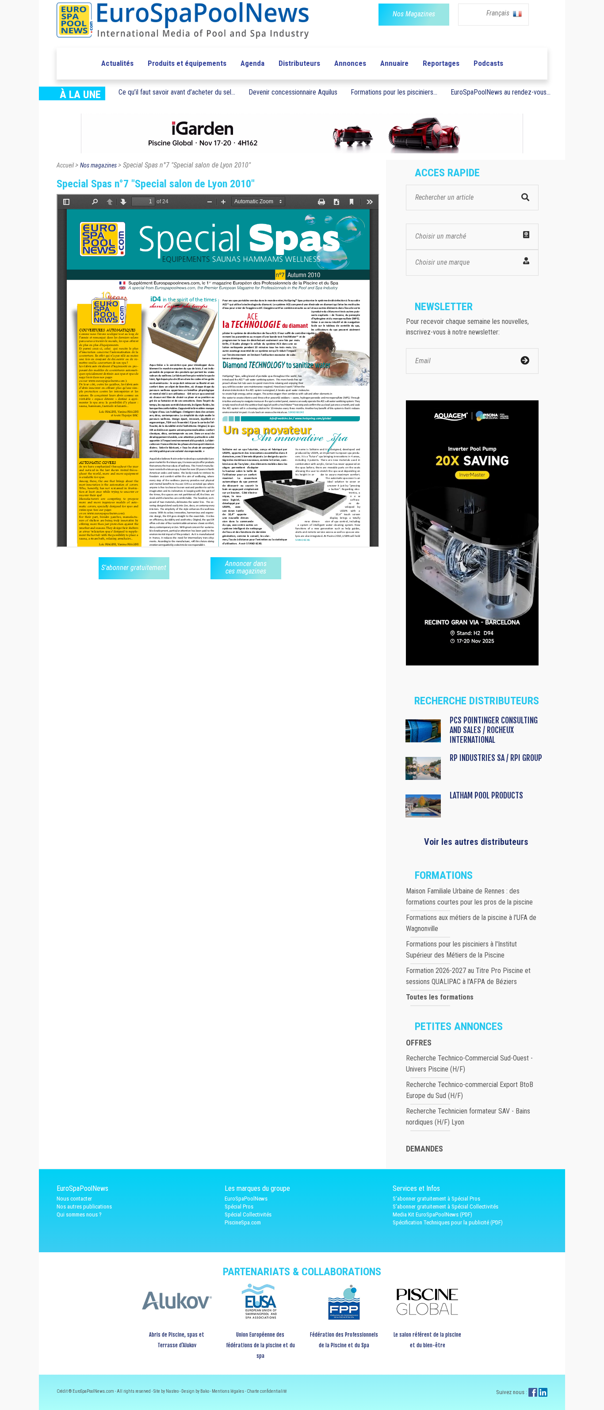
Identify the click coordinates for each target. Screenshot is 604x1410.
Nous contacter (74, 1198)
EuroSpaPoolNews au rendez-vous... (500, 92)
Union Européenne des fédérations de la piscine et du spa (260, 1345)
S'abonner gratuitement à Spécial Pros (436, 1198)
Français (498, 13)
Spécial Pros (239, 1206)
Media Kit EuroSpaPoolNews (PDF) (432, 1214)
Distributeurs (299, 63)
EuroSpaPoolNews (246, 1198)
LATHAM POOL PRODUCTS (486, 795)
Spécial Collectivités (248, 1214)
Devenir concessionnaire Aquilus (292, 92)
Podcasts (488, 63)
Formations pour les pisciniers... (394, 92)
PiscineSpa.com (243, 1222)
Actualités (117, 63)
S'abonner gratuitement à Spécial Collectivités (445, 1206)
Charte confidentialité (267, 1391)
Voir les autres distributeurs (476, 841)
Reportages (441, 63)
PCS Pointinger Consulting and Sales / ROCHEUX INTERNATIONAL (494, 730)
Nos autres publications (84, 1206)
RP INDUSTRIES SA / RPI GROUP (496, 758)
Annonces (350, 63)
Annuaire (394, 63)
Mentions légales (228, 1391)
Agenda (252, 63)
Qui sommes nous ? (79, 1214)
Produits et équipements (187, 63)
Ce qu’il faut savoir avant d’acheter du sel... (177, 92)
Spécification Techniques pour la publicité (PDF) (448, 1222)
